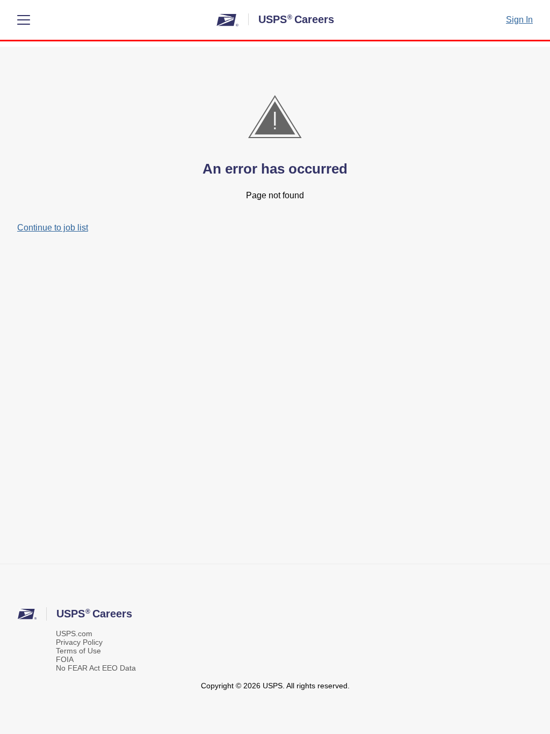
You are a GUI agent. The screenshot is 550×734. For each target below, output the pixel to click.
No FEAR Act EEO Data (96, 668)
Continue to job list (52, 227)
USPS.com (74, 633)
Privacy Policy (79, 642)
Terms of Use (78, 650)
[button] (23, 20)
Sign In (519, 19)
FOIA (65, 659)
